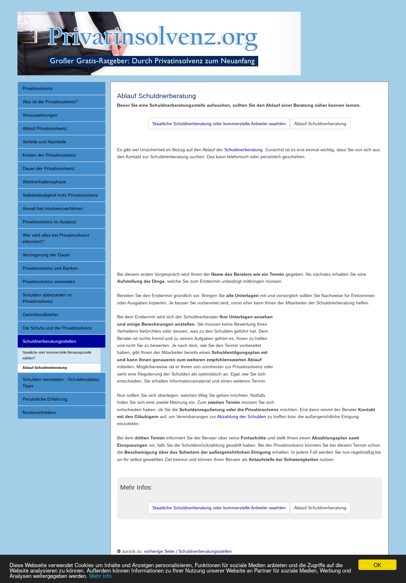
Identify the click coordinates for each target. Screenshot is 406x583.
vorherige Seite (159, 551)
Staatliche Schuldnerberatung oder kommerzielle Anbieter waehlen (219, 123)
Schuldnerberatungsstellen (49, 341)
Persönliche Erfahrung (45, 399)
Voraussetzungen (40, 115)
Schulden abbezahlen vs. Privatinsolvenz (48, 298)
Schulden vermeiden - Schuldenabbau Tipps (61, 382)
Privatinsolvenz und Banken (50, 268)
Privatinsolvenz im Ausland (49, 221)
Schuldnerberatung (243, 149)
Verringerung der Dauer (46, 254)
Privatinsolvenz (38, 88)
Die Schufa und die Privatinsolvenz (57, 327)
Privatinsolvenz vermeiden (49, 281)
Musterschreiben (39, 412)
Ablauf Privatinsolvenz (45, 128)
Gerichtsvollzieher (40, 314)
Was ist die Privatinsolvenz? (50, 101)
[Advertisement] (249, 211)
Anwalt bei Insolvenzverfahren (53, 208)
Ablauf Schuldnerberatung (45, 367)
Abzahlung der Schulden (241, 416)
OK (377, 565)
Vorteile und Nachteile (44, 141)
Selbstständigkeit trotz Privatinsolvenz (60, 195)
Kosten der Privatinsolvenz (49, 155)
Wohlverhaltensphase (44, 181)
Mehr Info (100, 576)
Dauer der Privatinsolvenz (48, 168)
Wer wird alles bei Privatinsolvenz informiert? (56, 238)
